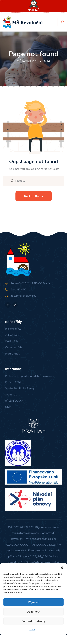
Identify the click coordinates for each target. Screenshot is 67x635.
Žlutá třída (11, 341)
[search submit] (12, 180)
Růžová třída (13, 329)
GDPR (32, 629)
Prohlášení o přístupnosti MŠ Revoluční (29, 376)
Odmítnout (33, 611)
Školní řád (11, 394)
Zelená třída (12, 335)
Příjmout (33, 602)
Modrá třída (12, 353)
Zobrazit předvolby (34, 621)
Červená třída (13, 347)
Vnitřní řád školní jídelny (20, 388)
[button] (62, 567)
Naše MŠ (33, 10)
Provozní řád (13, 382)
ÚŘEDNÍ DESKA (14, 400)
